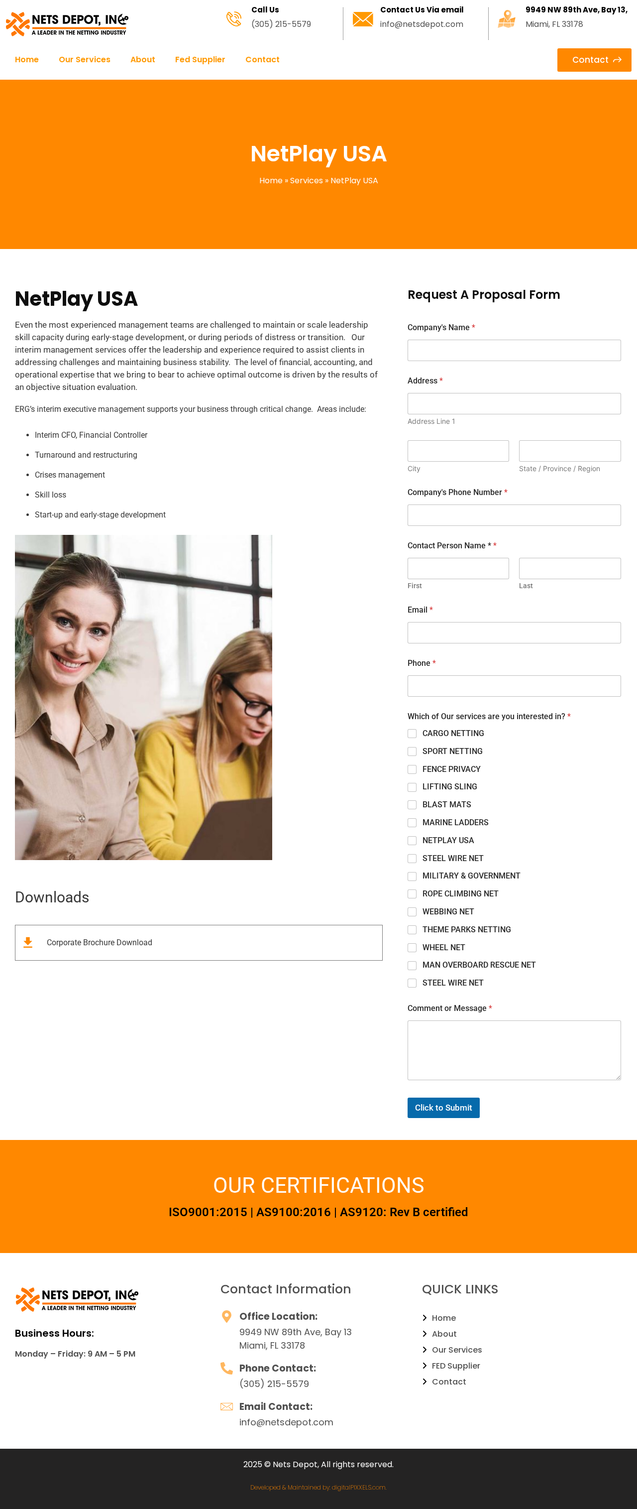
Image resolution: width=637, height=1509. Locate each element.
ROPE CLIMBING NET (461, 893)
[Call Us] (233, 18)
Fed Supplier (200, 59)
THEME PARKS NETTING (467, 929)
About (142, 59)
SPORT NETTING (453, 751)
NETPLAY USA (448, 840)
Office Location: (278, 1316)
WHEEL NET (444, 947)
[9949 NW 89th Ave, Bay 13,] (507, 19)
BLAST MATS (447, 804)
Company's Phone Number (458, 492)
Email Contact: (276, 1406)
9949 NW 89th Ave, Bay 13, (577, 9)
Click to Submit (443, 1108)
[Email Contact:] (226, 1406)
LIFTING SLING (450, 786)
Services (306, 180)
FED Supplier (456, 1366)
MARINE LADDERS (456, 822)
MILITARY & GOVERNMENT (472, 875)
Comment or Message (450, 1008)
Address (425, 380)
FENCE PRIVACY (452, 769)
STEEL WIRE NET (453, 858)
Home (27, 59)
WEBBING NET (448, 911)
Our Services (84, 59)
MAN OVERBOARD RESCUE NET (479, 965)
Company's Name (441, 327)
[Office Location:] (226, 1316)
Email (420, 610)
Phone (422, 663)
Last (526, 586)
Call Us (265, 9)
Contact (262, 59)
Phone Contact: (277, 1368)
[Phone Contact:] (226, 1368)
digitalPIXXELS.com (359, 1487)
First (415, 586)
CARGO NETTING (453, 733)
